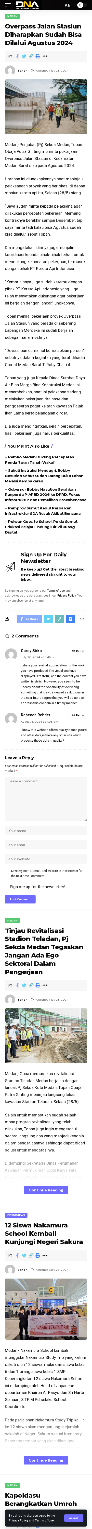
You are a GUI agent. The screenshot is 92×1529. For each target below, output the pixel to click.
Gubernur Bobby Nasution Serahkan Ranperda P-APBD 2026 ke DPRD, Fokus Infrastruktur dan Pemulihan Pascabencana (45, 494)
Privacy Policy (18, 1520)
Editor (22, 71)
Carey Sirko (31, 650)
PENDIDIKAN (16, 1215)
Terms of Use (44, 1520)
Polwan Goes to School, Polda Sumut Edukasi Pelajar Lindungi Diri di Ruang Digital (41, 526)
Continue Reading (46, 1190)
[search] (58, 5)
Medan (12, 16)
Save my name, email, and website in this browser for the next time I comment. (46, 873)
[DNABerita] (27, 5)
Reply (80, 651)
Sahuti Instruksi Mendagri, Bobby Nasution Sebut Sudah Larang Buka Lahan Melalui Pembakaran (44, 475)
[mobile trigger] (9, 5)
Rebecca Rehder (35, 715)
